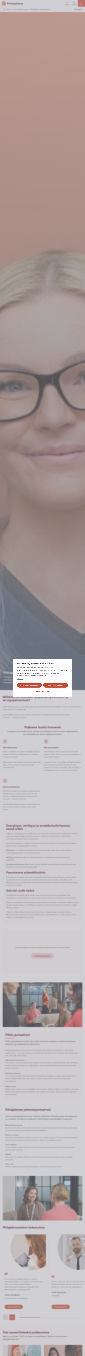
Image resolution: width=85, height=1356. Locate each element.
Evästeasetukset (42, 691)
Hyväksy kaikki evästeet (29, 685)
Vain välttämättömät (55, 685)
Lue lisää (20, 679)
